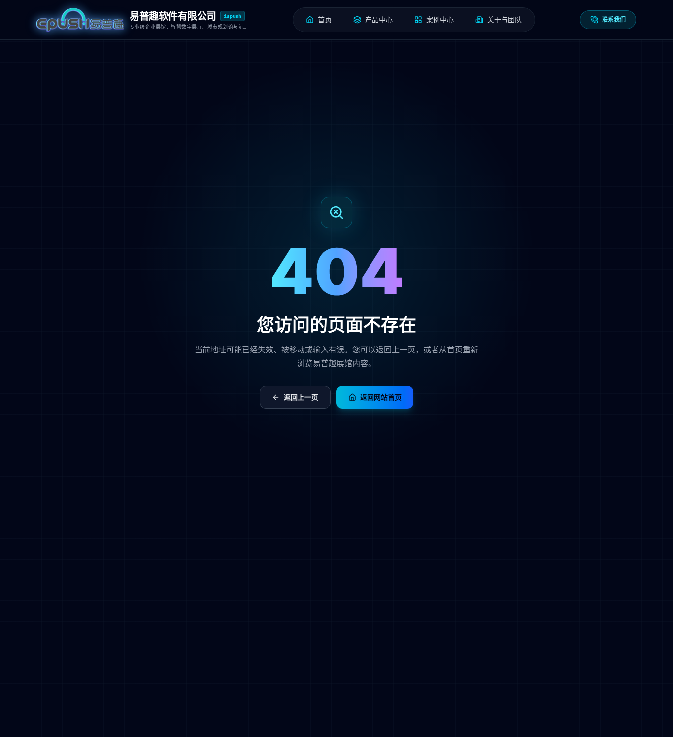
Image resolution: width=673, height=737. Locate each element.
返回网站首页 (381, 397)
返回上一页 (301, 397)
